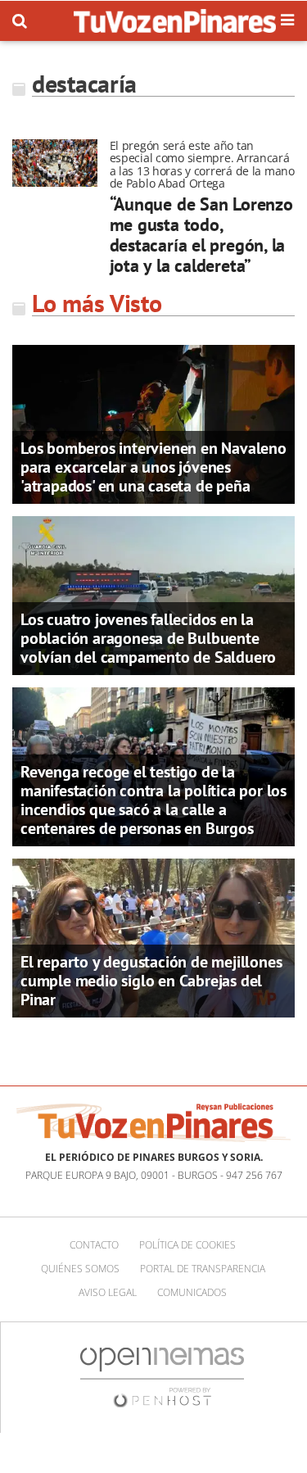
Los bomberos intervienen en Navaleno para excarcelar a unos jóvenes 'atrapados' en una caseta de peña (153, 466)
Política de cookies (187, 1245)
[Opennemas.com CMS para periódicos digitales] (162, 1377)
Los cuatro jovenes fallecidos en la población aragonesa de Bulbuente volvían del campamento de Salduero (148, 638)
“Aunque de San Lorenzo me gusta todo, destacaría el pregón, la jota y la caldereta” (201, 235)
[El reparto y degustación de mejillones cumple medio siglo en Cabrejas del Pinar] (153, 936)
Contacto (94, 1245)
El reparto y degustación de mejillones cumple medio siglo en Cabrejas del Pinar (151, 980)
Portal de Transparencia (202, 1269)
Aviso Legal (108, 1292)
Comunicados (192, 1292)
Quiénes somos (80, 1269)
